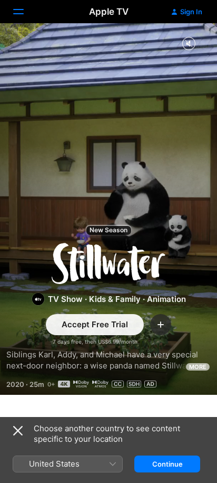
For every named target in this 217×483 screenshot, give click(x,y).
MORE (197, 367)
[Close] (18, 430)
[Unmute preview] (188, 44)
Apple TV (109, 11)
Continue (167, 464)
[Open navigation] (24, 11)
